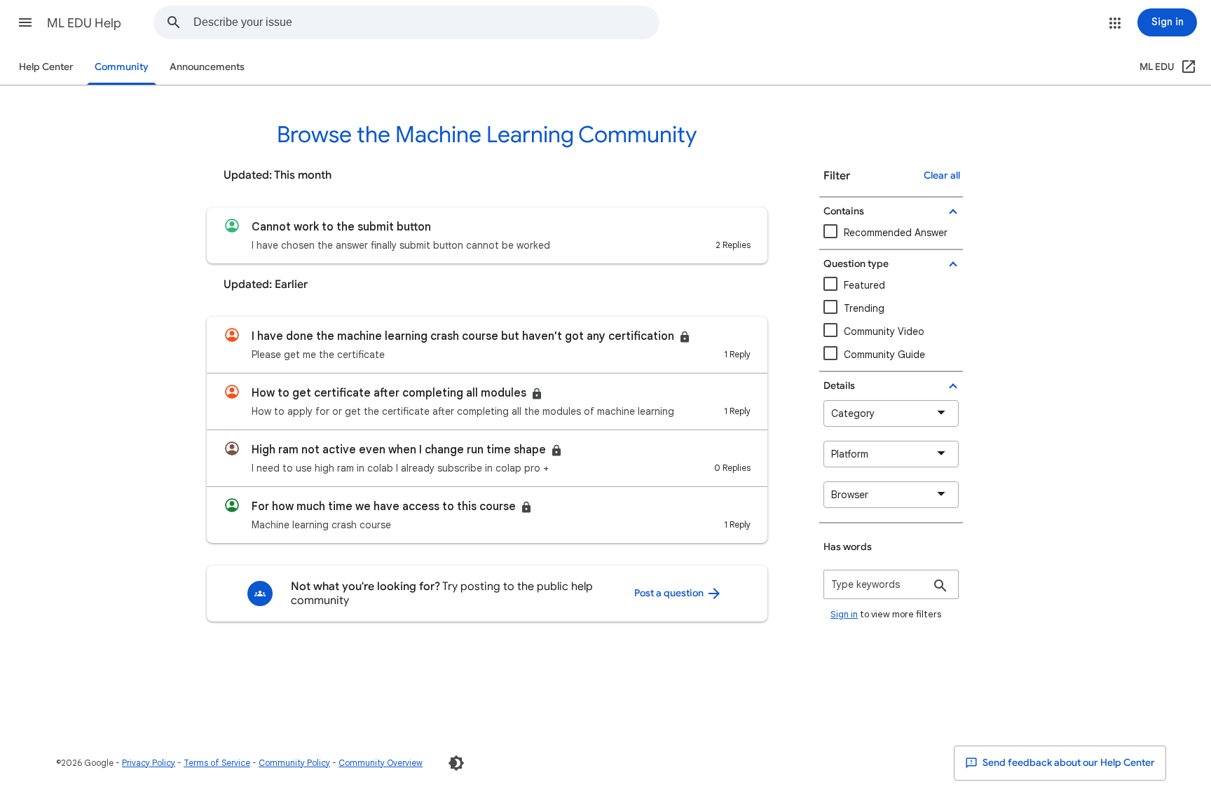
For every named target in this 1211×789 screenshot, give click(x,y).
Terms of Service (217, 762)
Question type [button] (856, 264)
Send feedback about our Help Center (1067, 763)
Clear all (942, 175)
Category (853, 413)
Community (122, 67)
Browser (849, 494)
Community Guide (884, 354)
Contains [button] (843, 211)
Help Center (46, 67)
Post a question (670, 593)
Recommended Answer (895, 232)
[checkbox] (891, 332)
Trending (864, 308)
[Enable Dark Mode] (456, 763)
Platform (849, 454)
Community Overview (380, 762)
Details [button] (839, 386)
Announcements (207, 67)
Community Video (884, 331)
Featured (864, 285)
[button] (25, 22)
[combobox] (426, 22)
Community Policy (294, 762)
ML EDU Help (84, 23)
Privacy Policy (148, 762)
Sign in (844, 614)
